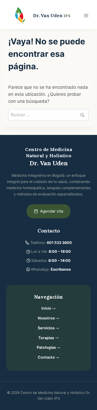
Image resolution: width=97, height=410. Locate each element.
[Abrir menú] (86, 15)
